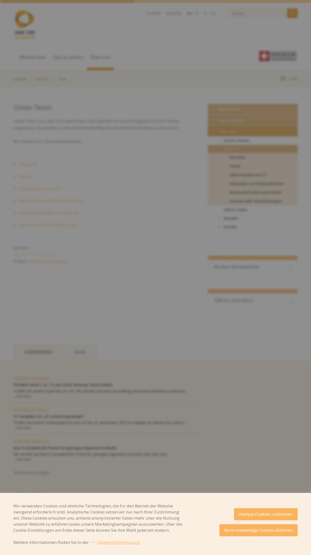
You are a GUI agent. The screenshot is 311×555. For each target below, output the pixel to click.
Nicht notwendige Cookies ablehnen (258, 530)
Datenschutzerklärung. (119, 542)
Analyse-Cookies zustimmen (266, 514)
